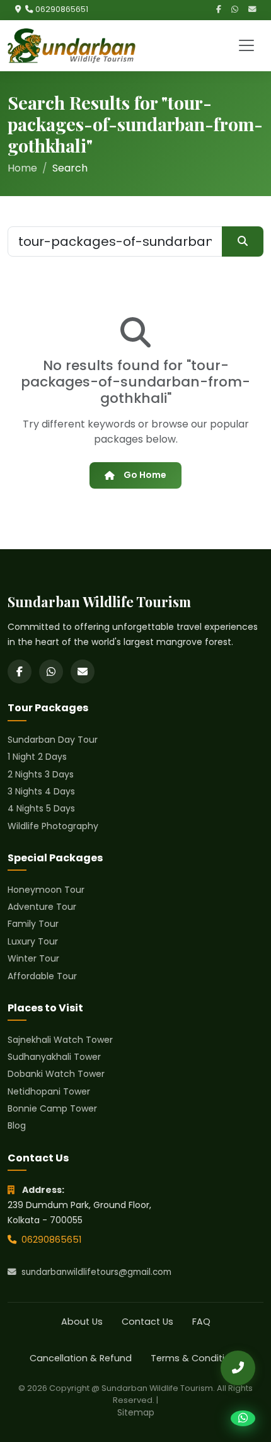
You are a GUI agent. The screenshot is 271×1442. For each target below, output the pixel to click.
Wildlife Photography (53, 826)
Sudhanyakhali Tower (54, 1056)
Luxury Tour (33, 941)
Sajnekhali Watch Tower (60, 1039)
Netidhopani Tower (49, 1091)
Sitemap (135, 1412)
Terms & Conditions (196, 1358)
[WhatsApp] (234, 10)
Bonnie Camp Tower (52, 1108)
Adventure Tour (42, 906)
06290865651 (61, 9)
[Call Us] (238, 1368)
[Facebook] (218, 10)
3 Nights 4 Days (41, 791)
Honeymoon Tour (46, 889)
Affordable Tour (42, 976)
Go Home (145, 474)
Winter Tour (33, 958)
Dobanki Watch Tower (56, 1073)
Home (22, 168)
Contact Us (147, 1321)
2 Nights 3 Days (41, 774)
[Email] (252, 10)
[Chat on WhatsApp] (243, 1418)
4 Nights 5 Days (41, 808)
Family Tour (33, 923)
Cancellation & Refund (81, 1358)
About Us (82, 1321)
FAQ (201, 1321)
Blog (17, 1125)
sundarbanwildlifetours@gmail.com (96, 1272)
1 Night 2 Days (37, 756)
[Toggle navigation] (246, 45)
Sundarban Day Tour (53, 739)
